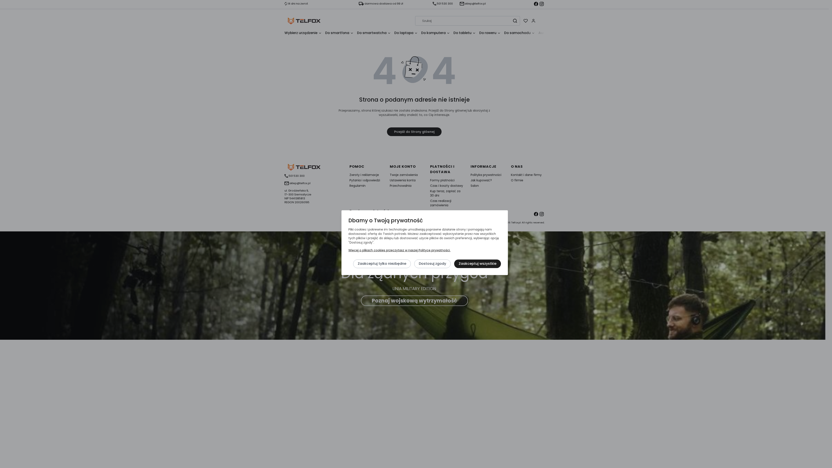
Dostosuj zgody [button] (432, 263)
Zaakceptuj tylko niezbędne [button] (382, 263)
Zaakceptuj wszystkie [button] (477, 263)
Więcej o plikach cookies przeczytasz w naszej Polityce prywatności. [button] (399, 250)
